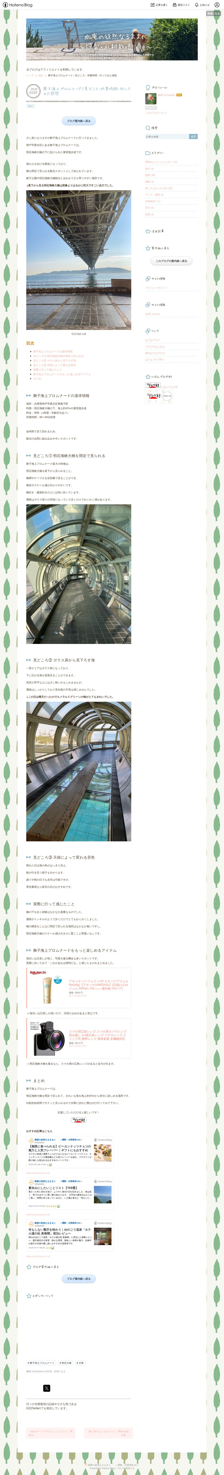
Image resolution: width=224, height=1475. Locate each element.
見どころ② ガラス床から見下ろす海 (54, 360)
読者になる (214, 13)
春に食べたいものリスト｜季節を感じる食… (109, 1433)
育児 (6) (149, 207)
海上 (57, 137)
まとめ (37, 378)
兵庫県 (38, 403)
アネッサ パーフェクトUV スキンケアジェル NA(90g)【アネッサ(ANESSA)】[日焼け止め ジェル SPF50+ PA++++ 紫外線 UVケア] (98, 984)
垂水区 (38, 145)
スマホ (65, 1063)
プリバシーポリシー (156, 287)
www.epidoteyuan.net (38, 1173)
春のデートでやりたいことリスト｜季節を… (51, 1433)
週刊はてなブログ (155, 353)
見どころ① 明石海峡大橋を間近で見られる (58, 356)
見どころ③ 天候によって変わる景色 (54, 365)
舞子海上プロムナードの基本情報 (53, 351)
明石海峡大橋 (34, 152)
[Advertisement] (78, 1325)
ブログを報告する (125, 1468)
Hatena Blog (108, 1468)
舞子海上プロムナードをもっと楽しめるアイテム (62, 374)
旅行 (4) (149, 168)
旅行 (30, 106)
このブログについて (156, 112)
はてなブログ (152, 340)
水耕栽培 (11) (152, 201)
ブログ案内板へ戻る (79, 121)
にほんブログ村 (169, 387)
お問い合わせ (152, 314)
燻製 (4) (149, 181)
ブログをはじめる (155, 346)
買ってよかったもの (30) (159, 188)
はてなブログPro (154, 359)
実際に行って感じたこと (47, 369)
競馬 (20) (150, 175)
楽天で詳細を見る (78, 995)
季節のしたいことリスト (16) (161, 162)
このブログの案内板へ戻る (171, 261)
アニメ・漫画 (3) (154, 194)
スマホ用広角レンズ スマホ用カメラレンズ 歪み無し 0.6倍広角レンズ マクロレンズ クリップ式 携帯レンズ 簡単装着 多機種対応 (97, 1035)
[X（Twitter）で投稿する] (46, 1388)
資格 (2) (149, 214)
